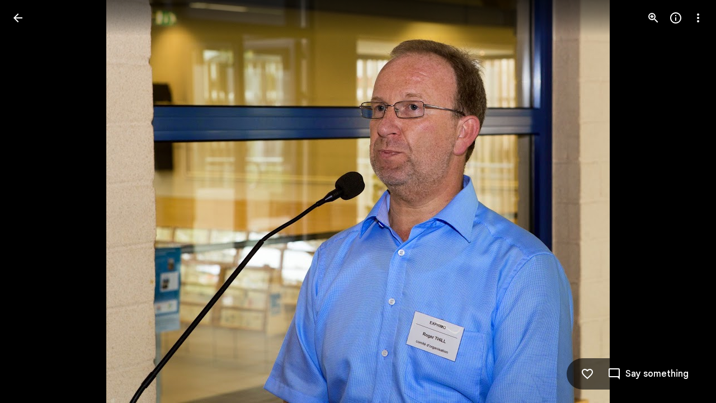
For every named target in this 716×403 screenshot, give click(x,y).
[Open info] (676, 18)
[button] (31, 201)
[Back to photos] (17, 17)
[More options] (698, 18)
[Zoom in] (653, 18)
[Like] (587, 374)
